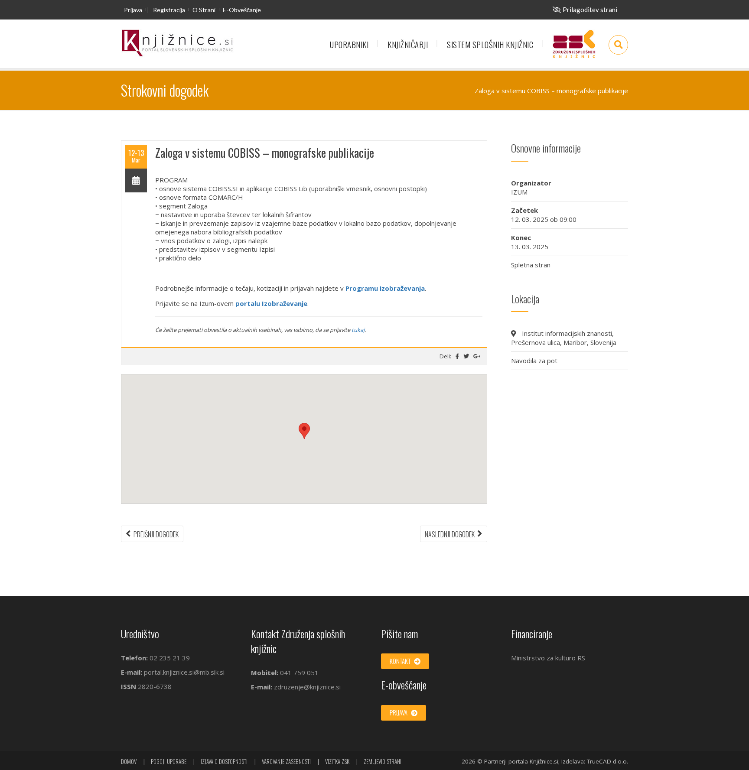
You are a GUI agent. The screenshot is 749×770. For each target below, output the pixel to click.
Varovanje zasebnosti (286, 761)
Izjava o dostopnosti (224, 761)
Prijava (133, 9)
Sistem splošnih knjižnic (490, 44)
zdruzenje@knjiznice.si (307, 686)
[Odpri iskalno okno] (618, 45)
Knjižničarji (408, 44)
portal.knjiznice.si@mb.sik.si (184, 672)
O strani (203, 9)
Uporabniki (349, 44)
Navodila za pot (534, 360)
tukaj (358, 330)
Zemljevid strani (382, 761)
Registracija (169, 9)
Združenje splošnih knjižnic (574, 48)
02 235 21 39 (170, 657)
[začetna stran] (177, 43)
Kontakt (401, 661)
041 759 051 (298, 672)
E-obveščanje (242, 9)
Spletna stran (530, 264)
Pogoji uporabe (168, 761)
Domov (129, 761)
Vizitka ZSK (337, 761)
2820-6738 (155, 686)
